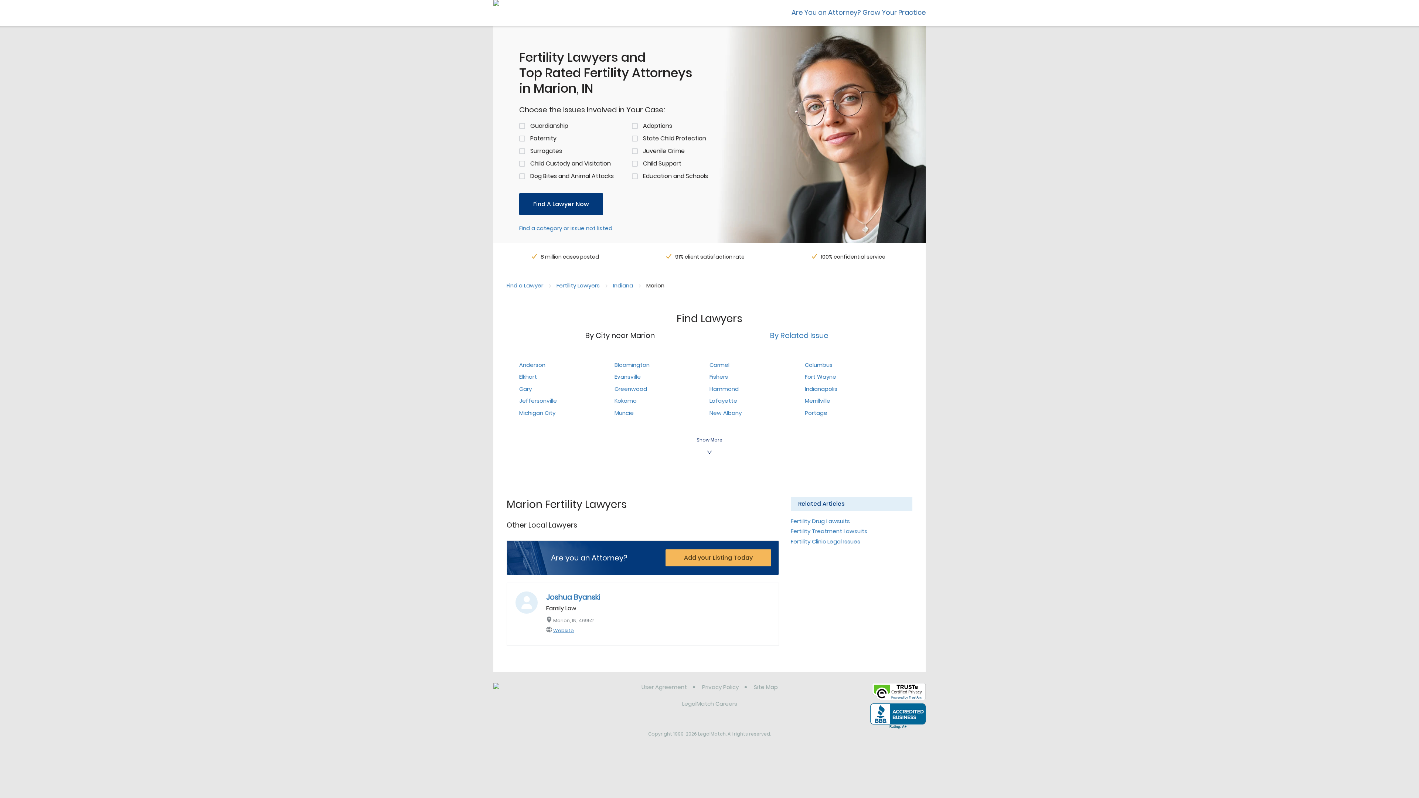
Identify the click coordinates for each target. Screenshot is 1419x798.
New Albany (726, 413)
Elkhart (528, 377)
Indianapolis (821, 389)
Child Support (662, 163)
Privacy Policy (720, 687)
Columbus (819, 365)
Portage (816, 413)
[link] (531, 692)
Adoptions (657, 126)
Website (563, 630)
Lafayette (723, 401)
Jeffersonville (538, 401)
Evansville (628, 377)
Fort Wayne (820, 377)
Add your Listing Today (718, 557)
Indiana (623, 285)
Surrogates (546, 151)
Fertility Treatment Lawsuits (829, 531)
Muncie (624, 413)
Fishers (719, 377)
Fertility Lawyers (578, 285)
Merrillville (817, 401)
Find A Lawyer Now (561, 204)
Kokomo (626, 401)
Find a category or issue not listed (565, 228)
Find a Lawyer (525, 285)
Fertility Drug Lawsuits (820, 521)
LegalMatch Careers (709, 703)
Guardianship (549, 126)
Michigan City (537, 413)
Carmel (719, 365)
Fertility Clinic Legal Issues (825, 541)
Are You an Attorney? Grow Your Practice (859, 12)
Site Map (766, 687)
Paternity (543, 138)
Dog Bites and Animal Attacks (572, 176)
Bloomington (632, 365)
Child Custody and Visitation (570, 163)
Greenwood (631, 389)
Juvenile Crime (664, 151)
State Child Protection (674, 138)
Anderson (532, 365)
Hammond (724, 389)
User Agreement (664, 687)
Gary (525, 389)
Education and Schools (675, 176)
